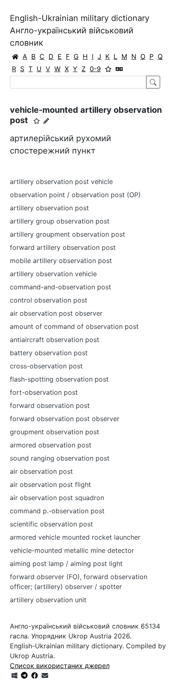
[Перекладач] (119, 68)
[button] (36, 121)
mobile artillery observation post (61, 260)
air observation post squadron (57, 498)
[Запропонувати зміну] (46, 120)
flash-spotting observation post (59, 379)
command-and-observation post (60, 287)
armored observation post (50, 445)
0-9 (95, 69)
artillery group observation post (59, 221)
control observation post (48, 300)
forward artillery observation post (63, 247)
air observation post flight (50, 484)
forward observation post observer (64, 419)
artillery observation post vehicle (61, 181)
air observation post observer (56, 313)
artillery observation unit (48, 600)
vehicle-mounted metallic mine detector (72, 550)
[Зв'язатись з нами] (45, 675)
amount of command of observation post (74, 326)
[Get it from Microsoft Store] (14, 675)
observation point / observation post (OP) (75, 195)
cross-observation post (46, 366)
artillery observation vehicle (53, 274)
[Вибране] (108, 68)
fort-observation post (44, 392)
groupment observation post (54, 432)
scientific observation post (51, 524)
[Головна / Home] (15, 56)
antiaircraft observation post (54, 339)
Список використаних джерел (59, 665)
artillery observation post (49, 208)
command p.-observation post (57, 511)
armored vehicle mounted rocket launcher (75, 537)
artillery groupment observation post (67, 234)
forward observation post (50, 405)
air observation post (41, 471)
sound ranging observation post (59, 458)
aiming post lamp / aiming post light (66, 563)
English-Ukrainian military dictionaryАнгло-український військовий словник (79, 30)
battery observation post (49, 353)
